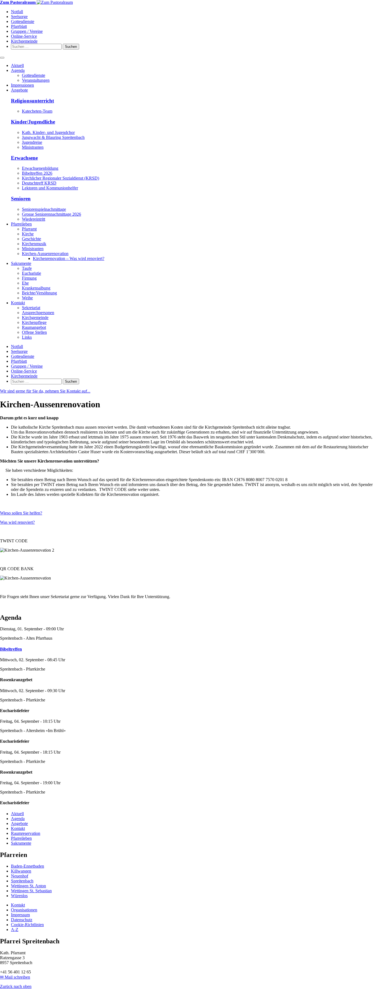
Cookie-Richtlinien (27, 924)
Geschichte (31, 238)
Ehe (25, 283)
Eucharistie (31, 273)
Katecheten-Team (37, 111)
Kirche (28, 234)
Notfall (17, 11)
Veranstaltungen (36, 80)
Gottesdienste (22, 21)
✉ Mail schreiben (15, 977)
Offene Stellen (34, 332)
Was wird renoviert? (17, 522)
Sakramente (21, 263)
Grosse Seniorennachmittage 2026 (51, 214)
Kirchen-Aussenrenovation (45, 253)
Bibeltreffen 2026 (37, 173)
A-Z (14, 929)
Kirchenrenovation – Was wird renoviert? (68, 258)
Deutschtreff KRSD (39, 183)
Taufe (27, 268)
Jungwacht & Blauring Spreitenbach (53, 137)
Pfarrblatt (19, 26)
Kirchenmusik (34, 243)
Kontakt (18, 302)
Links (27, 337)
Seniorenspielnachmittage (44, 209)
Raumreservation (25, 833)
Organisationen (24, 910)
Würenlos (19, 895)
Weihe (27, 297)
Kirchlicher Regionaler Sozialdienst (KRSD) (60, 178)
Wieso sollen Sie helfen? (21, 513)
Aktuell (17, 65)
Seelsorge (19, 16)
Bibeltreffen (11, 649)
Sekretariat (31, 307)
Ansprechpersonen (38, 312)
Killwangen (21, 871)
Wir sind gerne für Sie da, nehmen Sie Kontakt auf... (45, 391)
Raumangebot (34, 327)
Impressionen (22, 85)
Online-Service (24, 36)
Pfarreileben (21, 224)
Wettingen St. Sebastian (31, 890)
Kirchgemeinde (24, 41)
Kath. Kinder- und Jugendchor (48, 132)
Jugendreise (32, 142)
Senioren (21, 198)
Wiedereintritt (33, 219)
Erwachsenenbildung (40, 168)
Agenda (18, 70)
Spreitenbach (22, 881)
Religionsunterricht (32, 101)
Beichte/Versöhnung (39, 293)
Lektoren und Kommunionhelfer (50, 188)
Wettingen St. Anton (28, 885)
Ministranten (33, 147)
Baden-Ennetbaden (27, 866)
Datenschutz (21, 919)
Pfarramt (29, 229)
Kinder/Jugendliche (33, 122)
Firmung (29, 278)
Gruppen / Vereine (27, 31)
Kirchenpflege (34, 322)
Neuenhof (19, 876)
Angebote (19, 90)
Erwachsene (24, 158)
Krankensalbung (36, 288)
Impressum (20, 914)
